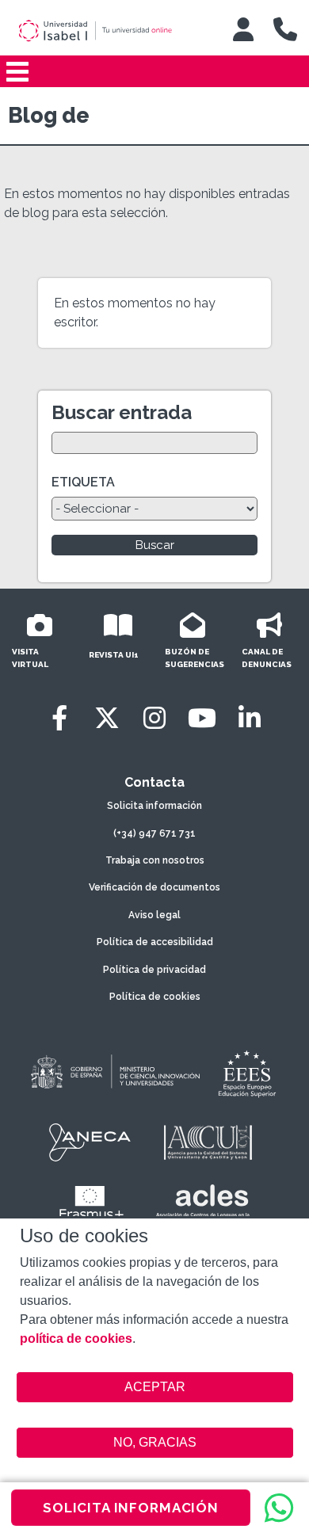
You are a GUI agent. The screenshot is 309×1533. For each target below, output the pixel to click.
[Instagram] (154, 718)
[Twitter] (107, 718)
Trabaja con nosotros (154, 860)
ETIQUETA (83, 482)
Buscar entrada (122, 412)
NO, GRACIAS (154, 1442)
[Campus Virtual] (243, 29)
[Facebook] (59, 718)
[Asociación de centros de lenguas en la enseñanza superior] (202, 1204)
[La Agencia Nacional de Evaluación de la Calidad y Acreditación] (90, 1142)
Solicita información (154, 805)
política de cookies (76, 1338)
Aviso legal (154, 915)
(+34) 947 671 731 (154, 833)
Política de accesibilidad (155, 942)
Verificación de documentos (154, 887)
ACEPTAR (155, 1387)
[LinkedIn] (249, 718)
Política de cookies (154, 996)
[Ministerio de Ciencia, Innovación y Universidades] (114, 1072)
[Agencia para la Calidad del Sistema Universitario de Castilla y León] (207, 1142)
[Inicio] (110, 31)
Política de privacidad (154, 969)
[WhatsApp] (279, 1508)
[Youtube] (202, 718)
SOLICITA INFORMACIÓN (131, 1508)
